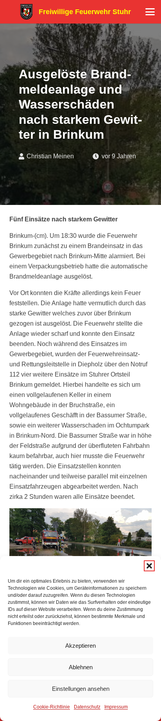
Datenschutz (87, 707)
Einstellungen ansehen (80, 688)
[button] (149, 566)
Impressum (116, 707)
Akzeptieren (80, 645)
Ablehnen (81, 667)
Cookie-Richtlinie (51, 707)
